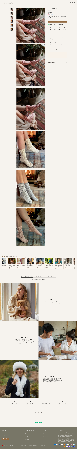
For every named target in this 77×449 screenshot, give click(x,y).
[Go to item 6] (11, 29)
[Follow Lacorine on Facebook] (38, 412)
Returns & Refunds (51, 62)
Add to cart (57, 21)
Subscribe (5, 438)
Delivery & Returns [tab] (39, 276)
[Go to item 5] (11, 25)
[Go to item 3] (11, 18)
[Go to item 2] (11, 13)
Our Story (44, 432)
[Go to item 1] (11, 9)
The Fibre (44, 433)
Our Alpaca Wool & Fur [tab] (51, 276)
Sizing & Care (27, 436)
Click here (33, 279)
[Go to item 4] (11, 22)
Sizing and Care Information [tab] (27, 276)
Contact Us (26, 432)
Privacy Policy (27, 439)
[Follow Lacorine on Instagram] (36, 412)
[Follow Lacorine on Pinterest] (41, 412)
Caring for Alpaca (51, 64)
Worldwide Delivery (51, 60)
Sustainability (45, 436)
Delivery (26, 433)
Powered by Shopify (41, 445)
